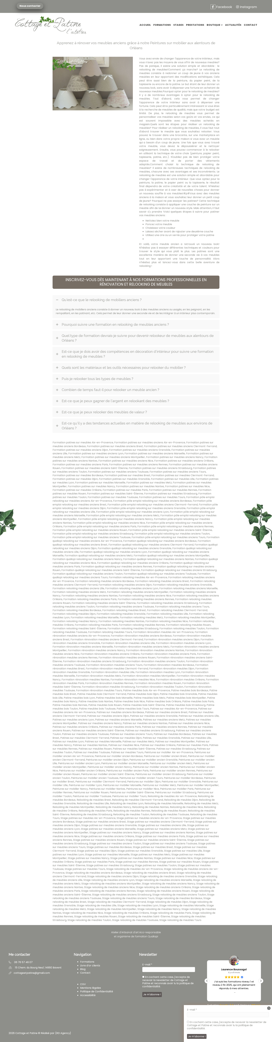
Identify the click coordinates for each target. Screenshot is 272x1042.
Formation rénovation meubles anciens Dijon (171, 639)
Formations (162, 25)
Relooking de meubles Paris (95, 810)
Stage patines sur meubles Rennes (136, 862)
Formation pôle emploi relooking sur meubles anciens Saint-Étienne (170, 530)
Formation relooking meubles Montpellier (189, 617)
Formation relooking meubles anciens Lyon (131, 588)
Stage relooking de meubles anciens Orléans (163, 887)
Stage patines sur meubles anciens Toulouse (169, 843)
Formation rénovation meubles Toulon (159, 687)
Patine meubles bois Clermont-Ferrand (101, 694)
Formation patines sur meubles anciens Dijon (80, 450)
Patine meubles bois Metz (149, 698)
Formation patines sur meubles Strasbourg (170, 493)
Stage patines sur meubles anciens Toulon (115, 843)
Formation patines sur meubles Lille (173, 479)
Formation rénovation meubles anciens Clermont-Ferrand (107, 639)
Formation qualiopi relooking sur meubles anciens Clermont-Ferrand (150, 544)
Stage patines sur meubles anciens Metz (162, 829)
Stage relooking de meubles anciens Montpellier (111, 883)
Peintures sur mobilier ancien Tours (141, 778)
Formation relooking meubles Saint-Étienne (79, 628)
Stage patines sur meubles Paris (94, 862)
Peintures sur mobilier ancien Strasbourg (160, 774)
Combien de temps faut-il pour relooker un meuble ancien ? (110, 390)
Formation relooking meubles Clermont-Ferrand (177, 610)
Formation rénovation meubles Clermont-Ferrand (117, 668)
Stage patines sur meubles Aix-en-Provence (88, 818)
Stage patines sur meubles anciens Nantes (168, 832)
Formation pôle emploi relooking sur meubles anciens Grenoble (146, 508)
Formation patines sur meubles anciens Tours (178, 472)
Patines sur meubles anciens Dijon (108, 716)
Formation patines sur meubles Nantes (140, 486)
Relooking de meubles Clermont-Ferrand (137, 800)
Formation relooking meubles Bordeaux (77, 610)
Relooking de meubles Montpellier (73, 807)
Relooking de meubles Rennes (131, 810)
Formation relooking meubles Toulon (182, 628)
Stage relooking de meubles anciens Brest (150, 873)
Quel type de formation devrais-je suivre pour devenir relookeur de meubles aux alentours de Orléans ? (138, 338)
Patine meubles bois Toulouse (97, 708)
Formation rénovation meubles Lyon (158, 672)
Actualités (233, 25)
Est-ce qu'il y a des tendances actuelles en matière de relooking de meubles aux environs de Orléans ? (137, 425)
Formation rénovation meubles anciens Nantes (155, 650)
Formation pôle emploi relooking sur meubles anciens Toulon (172, 533)
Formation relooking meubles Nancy (75, 621)
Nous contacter (30, 6)
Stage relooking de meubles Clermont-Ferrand (117, 902)
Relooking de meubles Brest (94, 800)
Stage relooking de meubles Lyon (137, 905)
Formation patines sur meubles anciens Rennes (138, 464)
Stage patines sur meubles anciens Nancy (115, 832)
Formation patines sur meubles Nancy (91, 486)
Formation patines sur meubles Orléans (77, 490)
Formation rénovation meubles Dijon (171, 668)
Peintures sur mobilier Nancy (70, 789)
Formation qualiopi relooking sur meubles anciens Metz (99, 555)
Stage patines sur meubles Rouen (179, 862)
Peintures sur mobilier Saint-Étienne (132, 792)
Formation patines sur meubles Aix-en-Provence (83, 442)
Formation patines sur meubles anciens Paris (80, 464)
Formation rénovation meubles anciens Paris (168, 654)
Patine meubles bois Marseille (114, 698)
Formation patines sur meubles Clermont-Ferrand (182, 475)
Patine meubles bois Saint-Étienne (144, 705)
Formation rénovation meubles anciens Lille (128, 643)
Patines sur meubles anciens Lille (199, 716)
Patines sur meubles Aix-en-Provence (173, 708)
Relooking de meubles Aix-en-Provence (172, 796)
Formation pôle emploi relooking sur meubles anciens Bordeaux (152, 501)
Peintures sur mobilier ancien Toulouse (94, 778)
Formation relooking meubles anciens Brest (162, 581)
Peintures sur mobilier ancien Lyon (79, 763)
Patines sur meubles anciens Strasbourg (150, 730)
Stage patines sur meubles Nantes (131, 858)
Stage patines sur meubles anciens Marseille (108, 829)
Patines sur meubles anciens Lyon (73, 719)
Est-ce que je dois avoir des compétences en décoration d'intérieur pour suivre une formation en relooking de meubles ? (137, 353)
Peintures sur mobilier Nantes (107, 789)
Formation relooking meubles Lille (167, 614)
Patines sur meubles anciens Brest (166, 712)
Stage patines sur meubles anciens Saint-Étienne (156, 840)
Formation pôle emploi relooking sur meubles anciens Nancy (115, 519)
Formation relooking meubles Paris (96, 625)
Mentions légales (90, 988)
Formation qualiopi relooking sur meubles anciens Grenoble (134, 548)
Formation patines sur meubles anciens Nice (125, 461)
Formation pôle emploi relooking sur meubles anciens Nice (109, 523)
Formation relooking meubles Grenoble (121, 614)
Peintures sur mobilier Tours (129, 796)
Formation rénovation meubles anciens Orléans (110, 654)
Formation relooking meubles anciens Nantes (90, 595)
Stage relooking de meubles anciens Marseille (164, 880)
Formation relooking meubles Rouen (188, 625)
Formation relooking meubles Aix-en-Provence (138, 577)
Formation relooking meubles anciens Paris (90, 599)
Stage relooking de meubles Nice (82, 913)
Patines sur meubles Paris (192, 745)
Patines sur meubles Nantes (90, 745)
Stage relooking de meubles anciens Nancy (168, 883)
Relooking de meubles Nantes (150, 807)
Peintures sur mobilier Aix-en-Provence (168, 752)
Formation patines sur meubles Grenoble (124, 479)
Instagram (248, 7)
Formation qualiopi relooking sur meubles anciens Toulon (88, 574)
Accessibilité (88, 995)
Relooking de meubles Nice (186, 807)
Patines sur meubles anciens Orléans (75, 727)
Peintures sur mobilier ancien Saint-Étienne (107, 774)
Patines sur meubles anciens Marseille (118, 719)
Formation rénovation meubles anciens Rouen (127, 657)
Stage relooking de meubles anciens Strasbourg (121, 894)
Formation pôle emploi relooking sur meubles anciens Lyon (132, 512)
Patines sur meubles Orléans (158, 745)
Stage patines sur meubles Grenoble (140, 851)
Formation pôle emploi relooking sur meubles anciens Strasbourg (93, 533)
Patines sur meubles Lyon (68, 741)
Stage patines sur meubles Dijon (96, 851)
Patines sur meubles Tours (127, 752)
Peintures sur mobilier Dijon (144, 781)
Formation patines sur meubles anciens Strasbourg (160, 468)
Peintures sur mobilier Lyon (85, 785)
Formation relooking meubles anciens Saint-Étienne (104, 603)
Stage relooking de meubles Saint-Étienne (144, 916)
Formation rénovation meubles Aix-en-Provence (163, 632)
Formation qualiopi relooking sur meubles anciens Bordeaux (160, 541)
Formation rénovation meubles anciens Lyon (183, 643)
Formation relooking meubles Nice (166, 621)
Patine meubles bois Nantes (96, 701)
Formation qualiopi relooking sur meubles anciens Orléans (133, 563)
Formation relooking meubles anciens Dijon (125, 585)
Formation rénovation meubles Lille (112, 672)
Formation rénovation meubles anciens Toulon (156, 661)
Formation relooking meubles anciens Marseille (188, 588)
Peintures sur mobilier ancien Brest (165, 756)
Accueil (145, 25)
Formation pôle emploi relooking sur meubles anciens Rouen (90, 530)
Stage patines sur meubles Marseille (107, 854)
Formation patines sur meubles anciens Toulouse (118, 472)
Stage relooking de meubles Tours (180, 920)
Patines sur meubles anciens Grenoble (154, 716)
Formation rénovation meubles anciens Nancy (96, 650)
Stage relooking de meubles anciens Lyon (108, 880)
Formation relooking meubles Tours (110, 632)
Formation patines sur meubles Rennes (173, 490)
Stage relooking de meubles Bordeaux (179, 898)
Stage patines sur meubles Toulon (156, 865)
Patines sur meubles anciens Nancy (100, 723)
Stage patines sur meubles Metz (150, 854)
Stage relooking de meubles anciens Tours (128, 898)
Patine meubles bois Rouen (105, 705)
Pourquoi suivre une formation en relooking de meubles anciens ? (115, 324)
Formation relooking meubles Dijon (74, 614)
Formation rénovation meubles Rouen (157, 683)
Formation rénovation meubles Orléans (180, 679)
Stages (178, 25)
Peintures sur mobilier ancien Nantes (155, 767)
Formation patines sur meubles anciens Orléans (183, 461)
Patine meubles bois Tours (133, 708)
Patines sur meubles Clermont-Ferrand (84, 738)
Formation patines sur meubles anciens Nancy (174, 457)
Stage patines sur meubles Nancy (88, 858)
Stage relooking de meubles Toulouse (135, 920)
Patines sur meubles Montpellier (175, 741)
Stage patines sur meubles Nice (173, 858)
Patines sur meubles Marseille (103, 741)
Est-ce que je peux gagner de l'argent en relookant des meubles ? (115, 401)
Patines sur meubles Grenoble (161, 738)
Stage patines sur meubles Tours (85, 869)
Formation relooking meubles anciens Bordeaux (104, 581)
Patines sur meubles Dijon (126, 738)
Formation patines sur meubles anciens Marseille (155, 453)
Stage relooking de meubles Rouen (95, 916)
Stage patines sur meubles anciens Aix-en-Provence (149, 818)
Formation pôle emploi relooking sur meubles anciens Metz (122, 515)
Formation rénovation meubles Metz (98, 676)
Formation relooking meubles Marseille (95, 617)
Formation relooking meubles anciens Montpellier (137, 592)
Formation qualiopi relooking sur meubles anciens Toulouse (160, 574)
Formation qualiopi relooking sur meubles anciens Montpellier (172, 555)
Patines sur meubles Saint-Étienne (134, 749)
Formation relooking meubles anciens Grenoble (182, 585)
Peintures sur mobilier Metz (159, 785)
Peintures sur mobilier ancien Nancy (110, 767)
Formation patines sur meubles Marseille (100, 482)
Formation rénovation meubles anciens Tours (114, 665)
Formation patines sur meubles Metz (149, 482)
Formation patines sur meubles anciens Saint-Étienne (94, 468)
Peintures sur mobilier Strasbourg (175, 792)
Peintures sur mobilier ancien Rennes (172, 770)
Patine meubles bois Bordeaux (189, 690)
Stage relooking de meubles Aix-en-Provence (134, 869)
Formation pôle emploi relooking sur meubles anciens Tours (168, 537)
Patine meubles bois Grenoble (178, 694)
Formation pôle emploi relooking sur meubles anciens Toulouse (91, 537)
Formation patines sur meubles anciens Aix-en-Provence (149, 442)
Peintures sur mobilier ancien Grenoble (153, 760)
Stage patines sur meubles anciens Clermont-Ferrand (160, 821)
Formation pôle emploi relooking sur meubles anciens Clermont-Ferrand (153, 504)
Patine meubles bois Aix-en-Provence (146, 690)
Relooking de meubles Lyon (126, 803)
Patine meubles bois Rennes (70, 705)
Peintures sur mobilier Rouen (91, 792)
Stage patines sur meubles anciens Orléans (107, 836)
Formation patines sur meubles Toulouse (113, 497)
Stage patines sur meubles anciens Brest (101, 821)
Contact (250, 25)
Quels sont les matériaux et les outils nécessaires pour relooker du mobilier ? (124, 368)
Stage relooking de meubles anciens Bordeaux (94, 873)
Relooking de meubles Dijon (181, 800)
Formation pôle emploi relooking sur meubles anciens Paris (99, 526)
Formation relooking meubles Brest (124, 610)
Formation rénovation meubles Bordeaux (169, 665)
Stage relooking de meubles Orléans (126, 913)
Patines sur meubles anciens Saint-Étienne (98, 730)
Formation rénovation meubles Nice (132, 679)
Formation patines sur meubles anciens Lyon (95, 453)
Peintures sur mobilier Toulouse (92, 796)
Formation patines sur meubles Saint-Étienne (115, 493)
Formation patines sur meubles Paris (125, 490)
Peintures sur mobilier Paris (176, 789)
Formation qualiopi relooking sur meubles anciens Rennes (116, 566)
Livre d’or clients (90, 965)
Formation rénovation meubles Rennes (109, 683)
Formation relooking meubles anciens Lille (78, 588)
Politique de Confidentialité (96, 991)
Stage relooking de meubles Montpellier (111, 909)
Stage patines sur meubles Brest (153, 847)
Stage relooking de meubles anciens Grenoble (168, 876)
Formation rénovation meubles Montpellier (149, 676)
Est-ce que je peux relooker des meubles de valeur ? (104, 412)
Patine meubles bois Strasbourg (185, 705)
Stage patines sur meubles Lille (183, 851)
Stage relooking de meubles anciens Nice (109, 887)
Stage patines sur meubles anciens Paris (160, 836)
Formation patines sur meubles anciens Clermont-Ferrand (180, 446)
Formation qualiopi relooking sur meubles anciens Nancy (87, 559)
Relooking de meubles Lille (93, 803)
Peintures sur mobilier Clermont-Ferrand (100, 781)
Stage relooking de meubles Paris (170, 913)
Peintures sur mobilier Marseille (122, 785)
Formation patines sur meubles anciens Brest (115, 446)
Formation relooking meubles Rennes (142, 625)
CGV (83, 984)
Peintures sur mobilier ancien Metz (171, 763)
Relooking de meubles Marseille (163, 803)
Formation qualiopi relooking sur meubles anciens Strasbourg (179, 570)
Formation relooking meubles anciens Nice (145, 595)
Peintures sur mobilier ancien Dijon (107, 760)
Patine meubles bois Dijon (143, 694)
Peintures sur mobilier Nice (142, 789)
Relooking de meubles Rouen (169, 810)
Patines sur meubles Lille (196, 738)
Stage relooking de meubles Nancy (158, 909)
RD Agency (63, 1033)
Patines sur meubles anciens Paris (120, 727)
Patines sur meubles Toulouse (91, 752)
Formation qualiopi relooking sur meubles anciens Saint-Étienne (100, 570)
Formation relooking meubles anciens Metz (79, 592)
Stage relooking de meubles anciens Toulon (179, 894)
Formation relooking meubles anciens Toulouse (125, 606)
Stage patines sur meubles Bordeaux (109, 847)
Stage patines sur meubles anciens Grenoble (109, 825)
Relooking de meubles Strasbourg (91, 814)
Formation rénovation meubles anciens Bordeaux (141, 635)
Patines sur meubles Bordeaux (172, 734)
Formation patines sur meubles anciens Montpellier (113, 457)
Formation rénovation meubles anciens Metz (141, 646)
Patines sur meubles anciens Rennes (164, 727)
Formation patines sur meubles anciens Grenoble (139, 450)
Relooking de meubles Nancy (113, 807)
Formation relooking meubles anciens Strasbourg (167, 603)
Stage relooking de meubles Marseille (182, 905)
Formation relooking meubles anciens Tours (182, 606)
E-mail (192, 1009)
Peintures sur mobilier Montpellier (198, 785)
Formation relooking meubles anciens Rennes (146, 599)
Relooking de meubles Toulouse (169, 814)
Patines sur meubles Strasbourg (176, 749)
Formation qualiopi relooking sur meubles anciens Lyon (113, 552)
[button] (136, 282)
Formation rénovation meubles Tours (99, 690)
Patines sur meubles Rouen (95, 749)
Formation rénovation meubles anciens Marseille (83, 646)
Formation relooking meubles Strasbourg (133, 628)
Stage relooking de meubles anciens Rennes (108, 891)
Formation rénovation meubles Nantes (85, 679)
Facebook (223, 7)
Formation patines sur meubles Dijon (75, 479)
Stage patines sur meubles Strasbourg (110, 865)
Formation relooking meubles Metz (141, 617)
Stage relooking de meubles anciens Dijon (113, 876)
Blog (82, 969)
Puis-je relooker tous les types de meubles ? (97, 379)
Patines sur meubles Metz (138, 741)
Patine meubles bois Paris (198, 701)
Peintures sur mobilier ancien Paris (127, 770)
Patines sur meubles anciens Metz (164, 719)
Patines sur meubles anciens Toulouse (85, 734)
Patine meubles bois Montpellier (186, 698)
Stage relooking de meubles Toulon (89, 920)
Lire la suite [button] (234, 996)
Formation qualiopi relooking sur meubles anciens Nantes (158, 559)
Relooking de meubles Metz (201, 803)
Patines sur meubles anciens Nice (189, 723)
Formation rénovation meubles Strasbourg (108, 687)
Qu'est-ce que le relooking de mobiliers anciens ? (102, 300)
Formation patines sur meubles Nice (187, 486)
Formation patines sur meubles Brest (127, 475)
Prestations (195, 25)
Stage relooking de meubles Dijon (167, 902)
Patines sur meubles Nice (123, 745)
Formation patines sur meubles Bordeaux (78, 475)
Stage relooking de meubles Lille (96, 905)
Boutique (213, 25)
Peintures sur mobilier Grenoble (181, 781)
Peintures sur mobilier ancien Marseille (125, 763)
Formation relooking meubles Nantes (121, 621)
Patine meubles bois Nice (129, 701)
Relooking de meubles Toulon (131, 814)
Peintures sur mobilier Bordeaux (183, 778)
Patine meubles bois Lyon (79, 698)
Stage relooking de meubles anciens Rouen (163, 891)
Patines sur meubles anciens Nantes (145, 723)
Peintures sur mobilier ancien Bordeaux (119, 756)
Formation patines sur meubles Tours (162, 497)
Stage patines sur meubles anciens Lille (162, 825)
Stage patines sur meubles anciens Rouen (99, 840)
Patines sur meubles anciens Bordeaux (120, 712)
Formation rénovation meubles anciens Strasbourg (94, 661)
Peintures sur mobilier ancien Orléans (82, 770)
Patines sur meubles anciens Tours (131, 734)
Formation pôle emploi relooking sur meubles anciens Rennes (175, 526)
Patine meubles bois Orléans (163, 701)
